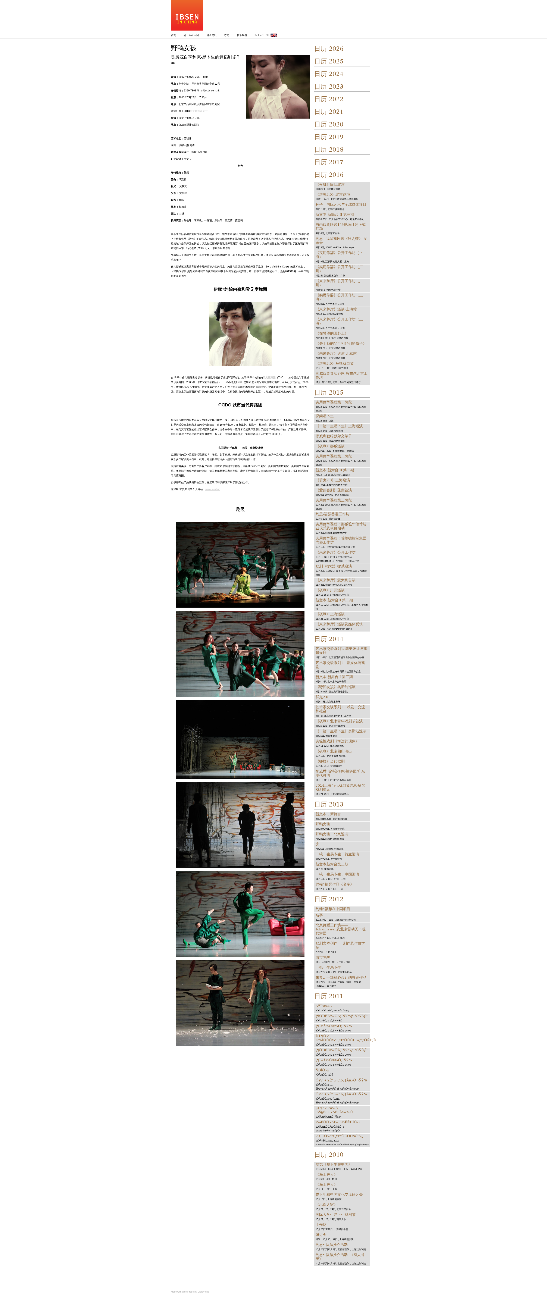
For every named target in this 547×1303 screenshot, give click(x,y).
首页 (173, 35)
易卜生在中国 (191, 35)
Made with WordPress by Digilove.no (190, 1291)
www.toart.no (212, 489)
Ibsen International (240, 16)
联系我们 (242, 35)
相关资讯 (211, 35)
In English (261, 35)
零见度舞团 (269, 377)
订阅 (226, 35)
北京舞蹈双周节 (199, 111)
